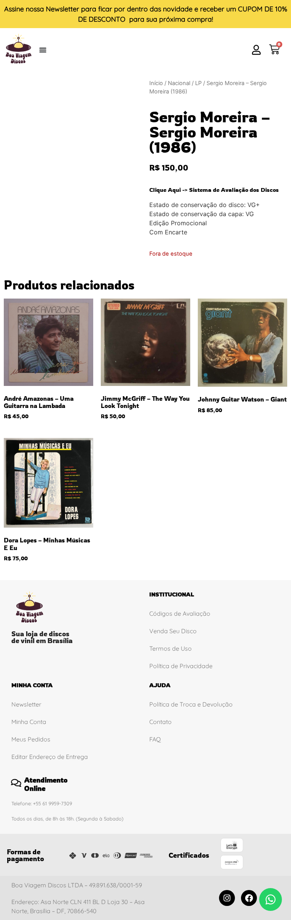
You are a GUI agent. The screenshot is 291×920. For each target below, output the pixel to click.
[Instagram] (227, 898)
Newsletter (62, 9)
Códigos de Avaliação (179, 613)
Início (156, 83)
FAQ (155, 739)
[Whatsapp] (270, 899)
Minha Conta (28, 722)
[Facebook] (249, 898)
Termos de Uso (170, 648)
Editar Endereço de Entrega (49, 756)
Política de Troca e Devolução (191, 704)
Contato (160, 722)
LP (198, 83)
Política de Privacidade (181, 666)
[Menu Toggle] (43, 50)
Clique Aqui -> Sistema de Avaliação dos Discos (214, 189)
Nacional (179, 83)
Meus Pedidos (30, 739)
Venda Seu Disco (173, 631)
